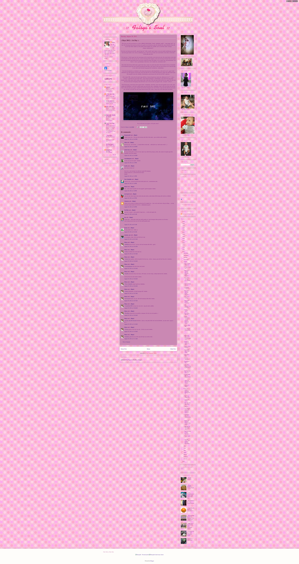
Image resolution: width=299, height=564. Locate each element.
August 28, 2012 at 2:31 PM (130, 162)
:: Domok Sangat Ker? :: (187, 267)
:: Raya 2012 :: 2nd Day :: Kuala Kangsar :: (187, 292)
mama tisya (127, 150)
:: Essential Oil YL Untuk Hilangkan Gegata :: (190, 533)
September (186, 259)
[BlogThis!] (142, 127)
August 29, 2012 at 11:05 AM (130, 268)
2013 (184, 249)
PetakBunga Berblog (109, 150)
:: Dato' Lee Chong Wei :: (187, 396)
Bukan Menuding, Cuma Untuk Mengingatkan (110, 90)
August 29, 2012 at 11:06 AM (130, 279)
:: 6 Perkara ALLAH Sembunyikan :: (187, 416)
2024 (184, 226)
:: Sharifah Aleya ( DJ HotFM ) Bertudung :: (187, 441)
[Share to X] (143, 127)
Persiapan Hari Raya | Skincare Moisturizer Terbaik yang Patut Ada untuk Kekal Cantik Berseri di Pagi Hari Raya (110, 129)
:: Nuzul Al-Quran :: (186, 400)
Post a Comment (126, 342)
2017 (184, 240)
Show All (114, 154)
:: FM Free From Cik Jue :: (187, 284)
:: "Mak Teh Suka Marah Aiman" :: (187, 382)
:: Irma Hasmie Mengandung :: (187, 330)
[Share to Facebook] (145, 127)
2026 (184, 221)
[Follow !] (288, 1)
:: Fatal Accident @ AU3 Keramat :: (187, 432)
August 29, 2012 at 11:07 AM (130, 293)
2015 (184, 245)
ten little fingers (110, 144)
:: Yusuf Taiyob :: (187, 436)
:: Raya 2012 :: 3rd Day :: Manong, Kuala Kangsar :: (187, 273)
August (185, 261)
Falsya (127, 127)
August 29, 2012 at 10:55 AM (130, 239)
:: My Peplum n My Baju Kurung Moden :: (190, 502)
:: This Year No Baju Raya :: (187, 403)
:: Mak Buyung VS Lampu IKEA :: (187, 428)
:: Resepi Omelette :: (189, 478)
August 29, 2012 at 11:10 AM (130, 324)
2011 (184, 461)
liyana (125, 228)
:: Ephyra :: (186, 406)
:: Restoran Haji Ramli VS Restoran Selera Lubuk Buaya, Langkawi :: (190, 518)
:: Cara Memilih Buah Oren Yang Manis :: (190, 509)
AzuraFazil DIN (128, 306)
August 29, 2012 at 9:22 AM (130, 232)
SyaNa (125, 166)
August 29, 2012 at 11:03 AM (130, 253)
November (186, 255)
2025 (184, 223)
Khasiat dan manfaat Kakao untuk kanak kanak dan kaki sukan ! (110, 110)
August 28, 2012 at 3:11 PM (130, 176)
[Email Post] (137, 127)
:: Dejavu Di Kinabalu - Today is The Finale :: (187, 422)
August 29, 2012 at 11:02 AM (130, 246)
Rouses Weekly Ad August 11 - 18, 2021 (110, 146)
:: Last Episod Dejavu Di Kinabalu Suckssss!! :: (187, 410)
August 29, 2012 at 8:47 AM (130, 214)
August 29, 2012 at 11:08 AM (130, 308)
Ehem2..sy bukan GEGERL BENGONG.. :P (187, 391)
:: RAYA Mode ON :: (187, 325)
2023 (184, 228)
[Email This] (140, 127)
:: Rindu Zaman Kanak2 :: (187, 347)
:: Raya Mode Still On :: (186, 313)
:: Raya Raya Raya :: (186, 355)
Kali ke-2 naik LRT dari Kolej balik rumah (111, 97)
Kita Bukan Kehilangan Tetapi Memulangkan (110, 119)
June (185, 448)
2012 (184, 251)
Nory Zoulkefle (127, 179)
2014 (184, 247)
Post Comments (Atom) (151, 353)
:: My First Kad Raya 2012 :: (187, 371)
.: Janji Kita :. (109, 135)
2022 (184, 230)
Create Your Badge (108, 70)
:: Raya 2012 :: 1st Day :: (187, 297)
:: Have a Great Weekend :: (187, 264)
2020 (184, 234)
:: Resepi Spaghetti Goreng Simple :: (190, 487)
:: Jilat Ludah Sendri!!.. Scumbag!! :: (187, 301)
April (185, 452)
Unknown (126, 201)
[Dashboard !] (294, 1)
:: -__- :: (185, 333)
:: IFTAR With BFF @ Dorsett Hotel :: (187, 376)
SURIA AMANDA (110, 101)
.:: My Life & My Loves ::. (110, 94)
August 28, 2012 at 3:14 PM (130, 183)
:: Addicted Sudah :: (186, 385)
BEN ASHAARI (110, 106)
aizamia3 (108, 87)
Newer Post (124, 349)
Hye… (107, 141)
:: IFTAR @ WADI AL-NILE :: (187, 343)
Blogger (152, 561)
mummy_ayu (127, 235)
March (185, 454)
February (186, 456)
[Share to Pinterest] (146, 127)
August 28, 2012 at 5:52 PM (130, 207)
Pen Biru (126, 210)
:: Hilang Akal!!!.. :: (187, 310)
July (185, 446)
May (185, 450)
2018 (184, 238)
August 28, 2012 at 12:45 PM (130, 155)
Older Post (173, 349)
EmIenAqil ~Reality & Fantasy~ (110, 115)
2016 (184, 243)
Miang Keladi (109, 152)
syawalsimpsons (128, 158)
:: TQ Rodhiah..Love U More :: (187, 306)
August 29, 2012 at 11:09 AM (130, 315)
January (185, 459)
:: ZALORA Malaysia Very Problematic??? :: (187, 366)
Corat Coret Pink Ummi (110, 123)
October (186, 257)
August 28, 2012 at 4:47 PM (130, 198)
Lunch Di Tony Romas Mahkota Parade (111, 103)
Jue (125, 217)
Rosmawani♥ (127, 135)
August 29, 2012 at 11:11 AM (130, 338)
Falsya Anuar (106, 66)
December (186, 253)
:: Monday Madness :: (186, 358)
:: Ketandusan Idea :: (187, 362)
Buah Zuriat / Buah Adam (190, 539)
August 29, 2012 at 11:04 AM (130, 261)
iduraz (125, 186)
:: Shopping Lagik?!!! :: (187, 288)
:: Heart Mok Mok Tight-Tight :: (187, 351)
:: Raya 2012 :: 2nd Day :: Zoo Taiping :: (187, 279)
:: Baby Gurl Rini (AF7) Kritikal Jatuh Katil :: (187, 337)
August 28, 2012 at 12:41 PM (130, 139)
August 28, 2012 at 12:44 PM (130, 146)
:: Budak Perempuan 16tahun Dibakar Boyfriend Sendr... (187, 320)
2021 (184, 232)
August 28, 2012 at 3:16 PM (130, 190)
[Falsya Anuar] (105, 69)
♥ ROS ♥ (127, 244)
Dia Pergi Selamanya (110, 137)
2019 (184, 236)
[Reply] (135, 135)
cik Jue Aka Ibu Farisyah (130, 320)
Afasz (125, 142)
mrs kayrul (126, 194)
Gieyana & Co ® (110, 140)
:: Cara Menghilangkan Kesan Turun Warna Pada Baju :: (190, 495)
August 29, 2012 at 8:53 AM (130, 224)
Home (148, 349)
